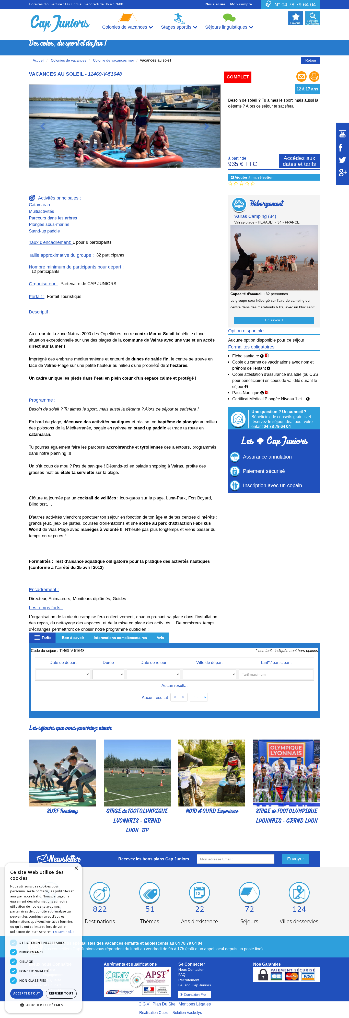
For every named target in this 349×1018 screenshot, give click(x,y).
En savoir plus (63, 932)
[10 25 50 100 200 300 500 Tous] (198, 697)
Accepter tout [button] (26, 993)
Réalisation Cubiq (153, 1012)
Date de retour (153, 662)
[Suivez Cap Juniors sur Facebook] (342, 147)
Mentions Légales (195, 1004)
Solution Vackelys (187, 1012)
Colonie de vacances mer (113, 60)
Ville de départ (209, 662)
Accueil (38, 60)
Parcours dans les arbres (53, 218)
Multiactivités (41, 211)
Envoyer (295, 858)
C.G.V (143, 1004)
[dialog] (43, 938)
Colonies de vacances (68, 60)
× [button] (76, 868)
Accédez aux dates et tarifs (299, 161)
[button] (43, 126)
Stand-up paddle (44, 231)
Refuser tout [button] (61, 993)
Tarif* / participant (276, 662)
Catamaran (39, 204)
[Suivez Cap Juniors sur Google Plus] (342, 172)
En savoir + (274, 320)
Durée (108, 662)
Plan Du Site (164, 1004)
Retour (310, 60)
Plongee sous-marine (49, 224)
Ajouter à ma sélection (254, 177)
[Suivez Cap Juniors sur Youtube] (342, 134)
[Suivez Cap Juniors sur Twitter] (342, 160)
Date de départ (63, 662)
